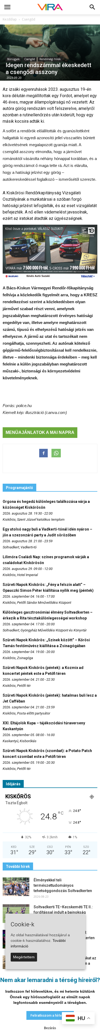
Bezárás (50, 1028)
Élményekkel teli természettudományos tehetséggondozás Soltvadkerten (63, 885)
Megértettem (24, 957)
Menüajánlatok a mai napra (40, 432)
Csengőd (29, 59)
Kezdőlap (10, 19)
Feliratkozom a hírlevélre (50, 1015)
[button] (92, 7)
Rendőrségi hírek (50, 59)
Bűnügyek (13, 59)
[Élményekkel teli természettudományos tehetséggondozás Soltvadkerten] (16, 886)
